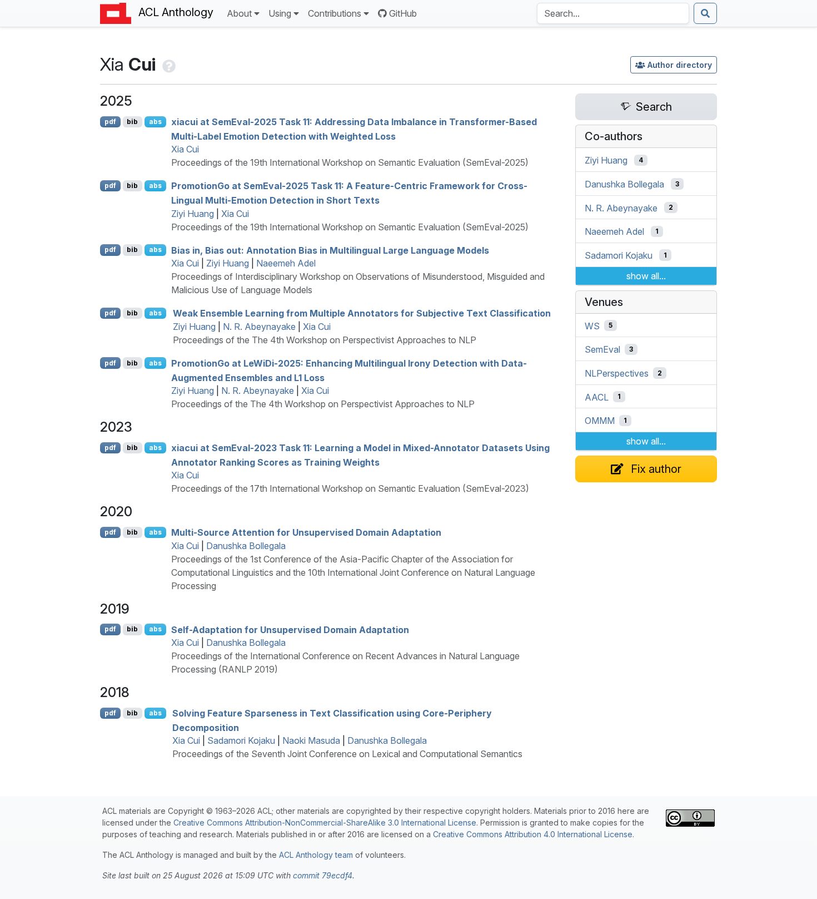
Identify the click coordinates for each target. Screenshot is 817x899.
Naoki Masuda (311, 740)
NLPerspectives (617, 373)
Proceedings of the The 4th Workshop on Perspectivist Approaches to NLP (324, 339)
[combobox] (613, 13)
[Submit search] (705, 13)
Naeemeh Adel (286, 263)
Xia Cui (185, 149)
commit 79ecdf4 (322, 875)
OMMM (600, 420)
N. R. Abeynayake (259, 326)
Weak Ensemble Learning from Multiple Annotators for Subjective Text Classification (362, 313)
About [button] (239, 13)
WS (592, 325)
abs (155, 121)
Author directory (679, 65)
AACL (597, 396)
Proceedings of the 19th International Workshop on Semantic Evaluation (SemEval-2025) (350, 162)
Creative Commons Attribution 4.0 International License (532, 834)
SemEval (602, 349)
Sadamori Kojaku (241, 740)
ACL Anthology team (316, 855)
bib (132, 121)
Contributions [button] (334, 13)
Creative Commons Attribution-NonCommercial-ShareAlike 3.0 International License (324, 822)
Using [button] (279, 13)
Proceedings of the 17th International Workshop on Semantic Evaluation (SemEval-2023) (350, 488)
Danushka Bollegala (246, 545)
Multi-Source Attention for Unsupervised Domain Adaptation (306, 532)
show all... (646, 275)
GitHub (403, 13)
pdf (110, 121)
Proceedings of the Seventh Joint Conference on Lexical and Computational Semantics (347, 753)
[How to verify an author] (168, 64)
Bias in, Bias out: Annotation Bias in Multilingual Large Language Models (330, 249)
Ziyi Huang (192, 213)
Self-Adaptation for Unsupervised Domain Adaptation (290, 629)
